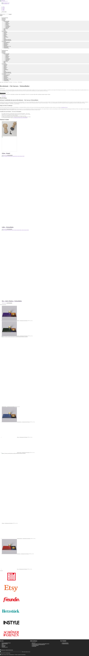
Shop (2, 82)
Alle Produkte (4, 41)
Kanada (5, 38)
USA (4, 37)
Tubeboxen (5, 43)
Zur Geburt (7, 25)
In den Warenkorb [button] (10, 155)
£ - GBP (3, 9)
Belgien (5, 35)
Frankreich (5, 36)
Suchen (10, 14)
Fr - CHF (3, 7)
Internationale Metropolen (7, 40)
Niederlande (5, 34)
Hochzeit (7, 22)
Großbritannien (6, 69)
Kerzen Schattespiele (7, 74)
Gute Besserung (8, 26)
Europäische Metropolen (7, 39)
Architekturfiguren (6, 80)
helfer (36, 94)
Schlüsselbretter (6, 44)
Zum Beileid (7, 59)
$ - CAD (3, 8)
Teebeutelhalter (6, 79)
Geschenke (3, 20)
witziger (49, 94)
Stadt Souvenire (4, 31)
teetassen (46, 94)
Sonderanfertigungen (5, 17)
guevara (32, 94)
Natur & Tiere (6, 28)
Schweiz (5, 33)
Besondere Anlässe (6, 53)
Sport (4, 29)
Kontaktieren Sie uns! (64, 107)
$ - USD (3, 10)
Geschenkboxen (6, 75)
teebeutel (43, 94)
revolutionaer (40, 94)
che (30, 94)
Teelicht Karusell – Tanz (7, 46)
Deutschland (4, 18)
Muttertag (7, 24)
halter (34, 94)
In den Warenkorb (2, 93)
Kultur (5, 30)
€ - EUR (3, 6)
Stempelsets (5, 45)
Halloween (7, 27)
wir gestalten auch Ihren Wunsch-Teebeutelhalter (20, 117)
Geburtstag (7, 54)
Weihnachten (4, 19)
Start (0, 82)
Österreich (5, 32)
